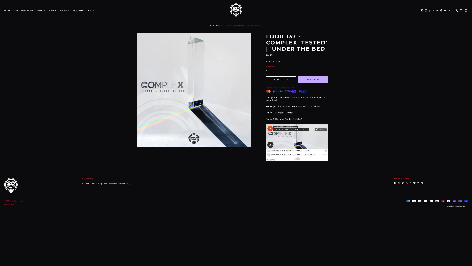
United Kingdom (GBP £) (456, 206)
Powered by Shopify (9, 204)
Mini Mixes (79, 10)
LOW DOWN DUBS (23, 10)
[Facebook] (422, 10)
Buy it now (313, 79)
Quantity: (271, 67)
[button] (461, 10)
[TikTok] (430, 10)
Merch (52, 10)
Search (94, 184)
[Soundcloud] (437, 10)
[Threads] (449, 10)
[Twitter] (433, 10)
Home (7, 10)
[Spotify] (441, 10)
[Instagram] (426, 10)
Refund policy (124, 184)
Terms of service (110, 184)
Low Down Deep (16, 201)
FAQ (100, 184)
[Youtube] (445, 10)
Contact (85, 184)
